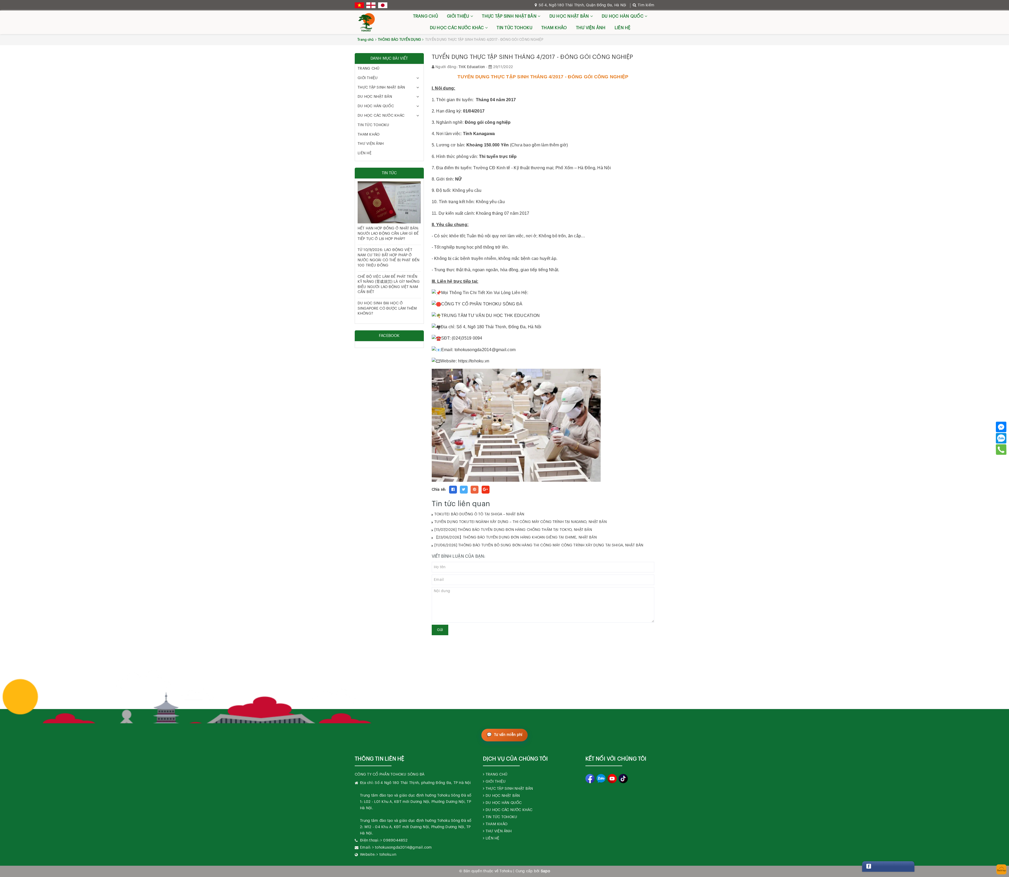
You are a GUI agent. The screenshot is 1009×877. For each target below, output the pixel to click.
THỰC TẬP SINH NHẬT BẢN (510, 16)
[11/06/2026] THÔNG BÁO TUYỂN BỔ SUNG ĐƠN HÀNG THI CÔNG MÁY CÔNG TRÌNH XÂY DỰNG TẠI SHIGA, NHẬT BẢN (539, 545)
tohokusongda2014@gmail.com (403, 847)
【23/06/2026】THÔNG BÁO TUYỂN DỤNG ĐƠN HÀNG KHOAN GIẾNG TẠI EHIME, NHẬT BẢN (515, 537)
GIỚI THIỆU (458, 16)
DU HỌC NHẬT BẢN (569, 16)
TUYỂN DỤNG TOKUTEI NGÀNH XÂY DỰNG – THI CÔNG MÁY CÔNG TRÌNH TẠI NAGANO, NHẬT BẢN (520, 522)
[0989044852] (1001, 449)
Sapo (545, 871)
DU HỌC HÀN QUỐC (623, 16)
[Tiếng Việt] (359, 5)
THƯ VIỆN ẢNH (591, 28)
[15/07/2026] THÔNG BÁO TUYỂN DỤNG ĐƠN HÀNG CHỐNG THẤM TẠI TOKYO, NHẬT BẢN (513, 530)
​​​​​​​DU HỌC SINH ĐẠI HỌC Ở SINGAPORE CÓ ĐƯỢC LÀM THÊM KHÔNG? (387, 308)
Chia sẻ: (439, 489)
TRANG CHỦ (425, 16)
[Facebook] (1001, 427)
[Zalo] (1001, 438)
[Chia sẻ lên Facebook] (453, 490)
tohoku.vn (387, 855)
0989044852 (395, 840)
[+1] (486, 490)
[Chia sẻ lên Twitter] (464, 490)
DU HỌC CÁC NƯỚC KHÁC (457, 28)
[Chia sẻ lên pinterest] (474, 490)
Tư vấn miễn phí (508, 735)
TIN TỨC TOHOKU (514, 28)
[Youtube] (612, 778)
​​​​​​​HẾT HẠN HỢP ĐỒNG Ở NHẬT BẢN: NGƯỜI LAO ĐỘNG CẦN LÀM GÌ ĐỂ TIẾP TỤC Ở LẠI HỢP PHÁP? (388, 233)
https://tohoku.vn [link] (473, 361)
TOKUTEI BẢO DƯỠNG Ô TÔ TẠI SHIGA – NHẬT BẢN (479, 514)
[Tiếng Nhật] (382, 5)
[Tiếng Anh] (370, 5)
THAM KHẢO (554, 28)
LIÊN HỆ (623, 28)
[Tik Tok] (623, 778)
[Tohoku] (366, 22)
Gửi (440, 630)
